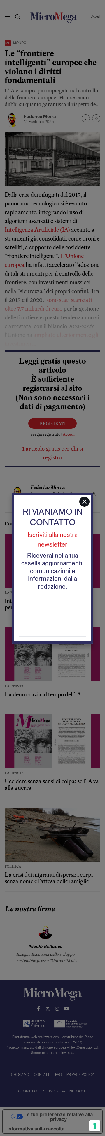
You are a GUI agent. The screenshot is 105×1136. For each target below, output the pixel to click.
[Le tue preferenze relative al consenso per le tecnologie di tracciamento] (94, 1125)
